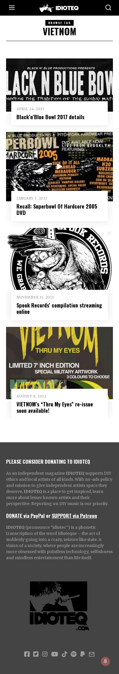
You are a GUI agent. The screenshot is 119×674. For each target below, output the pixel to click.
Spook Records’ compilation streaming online (59, 308)
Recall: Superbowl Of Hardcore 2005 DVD (56, 209)
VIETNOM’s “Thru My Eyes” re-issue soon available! (54, 407)
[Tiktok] (64, 654)
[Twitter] (36, 654)
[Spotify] (73, 654)
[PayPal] (82, 654)
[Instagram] (45, 654)
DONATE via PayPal (25, 515)
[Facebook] (27, 654)
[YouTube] (55, 654)
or (48, 515)
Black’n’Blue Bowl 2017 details (50, 117)
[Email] (91, 654)
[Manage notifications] (105, 661)
